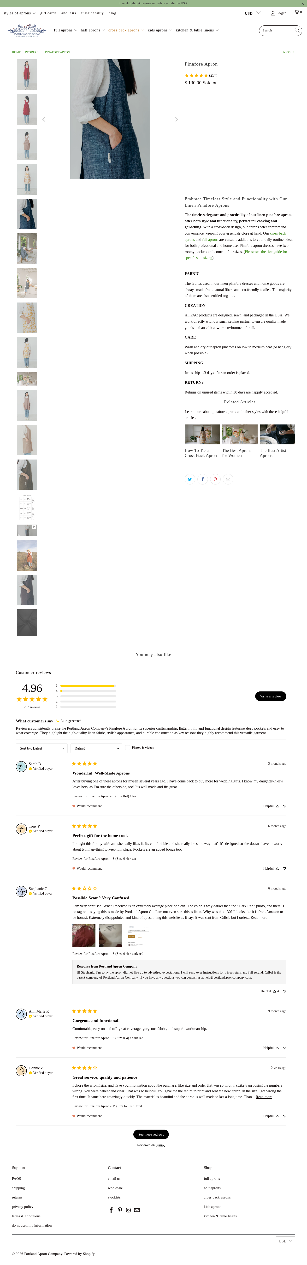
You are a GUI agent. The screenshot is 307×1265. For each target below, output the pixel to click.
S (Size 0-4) (195, 112)
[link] (200, 75)
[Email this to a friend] (228, 479)
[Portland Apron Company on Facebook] (111, 1210)
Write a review (270, 696)
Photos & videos (143, 747)
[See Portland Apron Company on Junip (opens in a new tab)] (160, 1145)
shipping (18, 1188)
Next (287, 52)
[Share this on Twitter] (190, 479)
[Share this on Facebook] (202, 479)
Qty (187, 148)
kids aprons (212, 1207)
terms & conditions (26, 1216)
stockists (114, 1197)
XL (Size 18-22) (276, 112)
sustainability (92, 13)
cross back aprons (217, 1197)
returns (17, 1197)
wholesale (115, 1188)
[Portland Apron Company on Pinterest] (120, 1210)
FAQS (16, 1178)
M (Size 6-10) (220, 112)
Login (282, 13)
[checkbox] (151, 748)
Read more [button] (259, 917)
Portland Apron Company (43, 1254)
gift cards (48, 13)
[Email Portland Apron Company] (137, 1210)
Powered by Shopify (79, 1254)
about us (68, 13)
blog (112, 13)
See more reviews (151, 1134)
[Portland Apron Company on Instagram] (128, 1210)
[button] (66, 30)
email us (114, 1178)
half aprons (212, 1188)
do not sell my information (32, 1225)
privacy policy (23, 1207)
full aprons (210, 239)
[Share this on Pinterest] (215, 479)
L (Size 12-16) (248, 112)
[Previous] (44, 119)
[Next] (176, 119)
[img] (68, 721)
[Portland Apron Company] (27, 31)
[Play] (110, 119)
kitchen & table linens (220, 1216)
